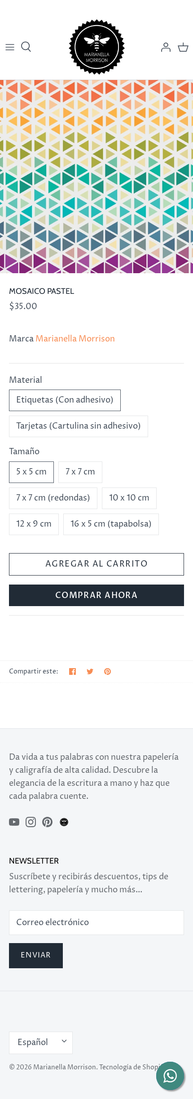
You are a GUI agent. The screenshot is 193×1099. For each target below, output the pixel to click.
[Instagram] (31, 822)
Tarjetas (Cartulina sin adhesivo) (78, 426)
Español (33, 1042)
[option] (96, 176)
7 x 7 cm (80, 472)
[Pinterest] (47, 822)
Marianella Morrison (75, 339)
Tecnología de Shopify (133, 1067)
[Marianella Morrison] (97, 47)
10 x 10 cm (129, 498)
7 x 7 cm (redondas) (53, 498)
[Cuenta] (163, 47)
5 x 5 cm (31, 472)
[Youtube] (14, 822)
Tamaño (24, 451)
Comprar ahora (96, 595)
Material (25, 380)
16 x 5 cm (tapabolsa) (111, 524)
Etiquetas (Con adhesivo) (65, 400)
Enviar (36, 955)
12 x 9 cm (34, 524)
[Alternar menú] (10, 47)
